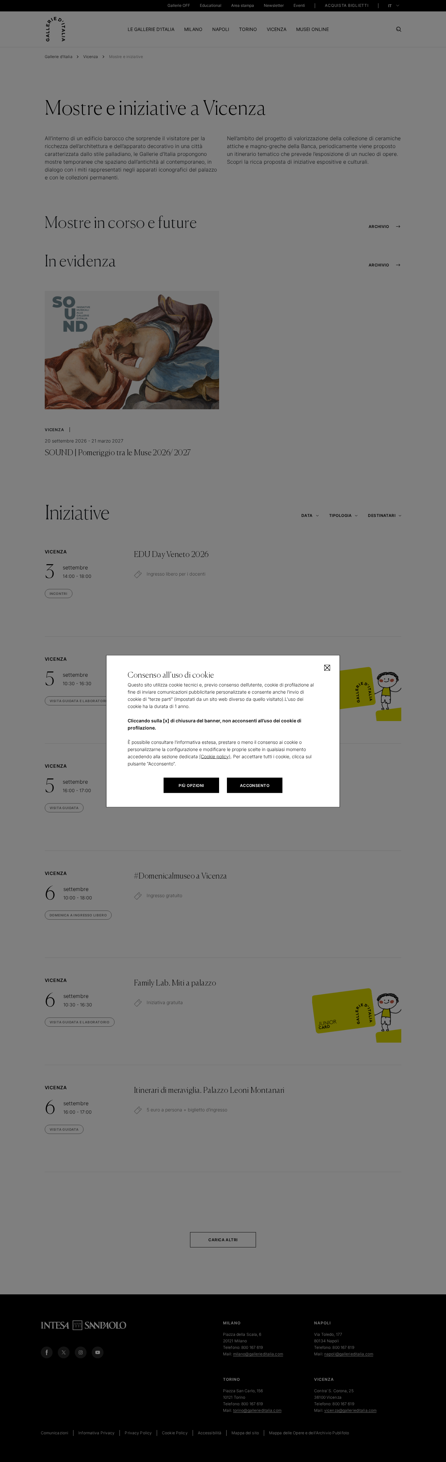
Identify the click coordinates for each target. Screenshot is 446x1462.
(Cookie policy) (215, 756)
